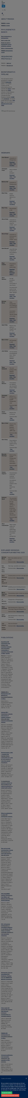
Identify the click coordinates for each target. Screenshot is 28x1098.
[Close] (26, 1078)
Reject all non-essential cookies (10, 1095)
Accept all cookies (6, 1093)
